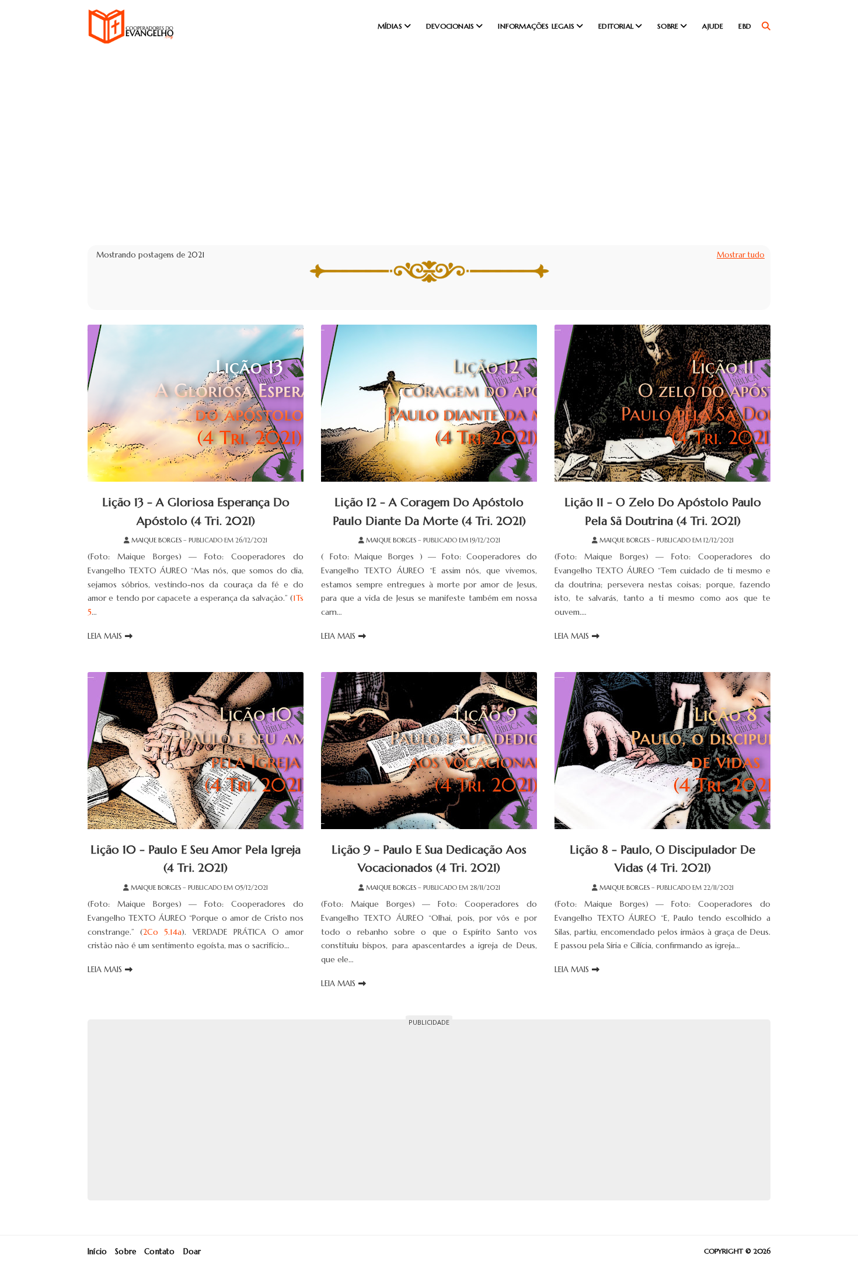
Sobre (125, 1251)
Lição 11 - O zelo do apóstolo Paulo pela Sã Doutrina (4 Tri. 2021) (662, 511)
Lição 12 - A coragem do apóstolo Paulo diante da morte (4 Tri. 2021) (429, 511)
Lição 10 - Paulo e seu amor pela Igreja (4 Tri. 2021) (195, 859)
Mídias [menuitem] (390, 26)
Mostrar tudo (741, 255)
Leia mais (105, 636)
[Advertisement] (429, 140)
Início (97, 1251)
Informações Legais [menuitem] (536, 26)
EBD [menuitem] (744, 26)
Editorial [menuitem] (615, 26)
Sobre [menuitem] (667, 26)
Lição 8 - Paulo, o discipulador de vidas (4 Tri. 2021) (662, 859)
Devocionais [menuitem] (450, 26)
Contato (159, 1251)
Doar (192, 1251)
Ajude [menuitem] (712, 26)
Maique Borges (156, 540)
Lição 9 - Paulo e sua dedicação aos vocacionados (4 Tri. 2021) (429, 859)
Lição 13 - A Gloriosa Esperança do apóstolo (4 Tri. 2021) (196, 511)
